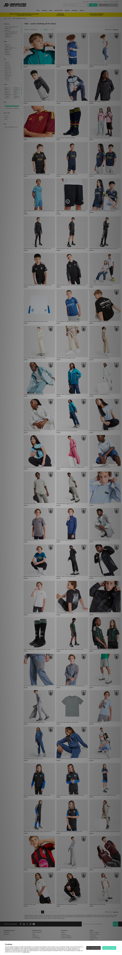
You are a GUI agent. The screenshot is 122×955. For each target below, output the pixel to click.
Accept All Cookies (109, 948)
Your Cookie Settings (93, 948)
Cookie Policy (26, 951)
